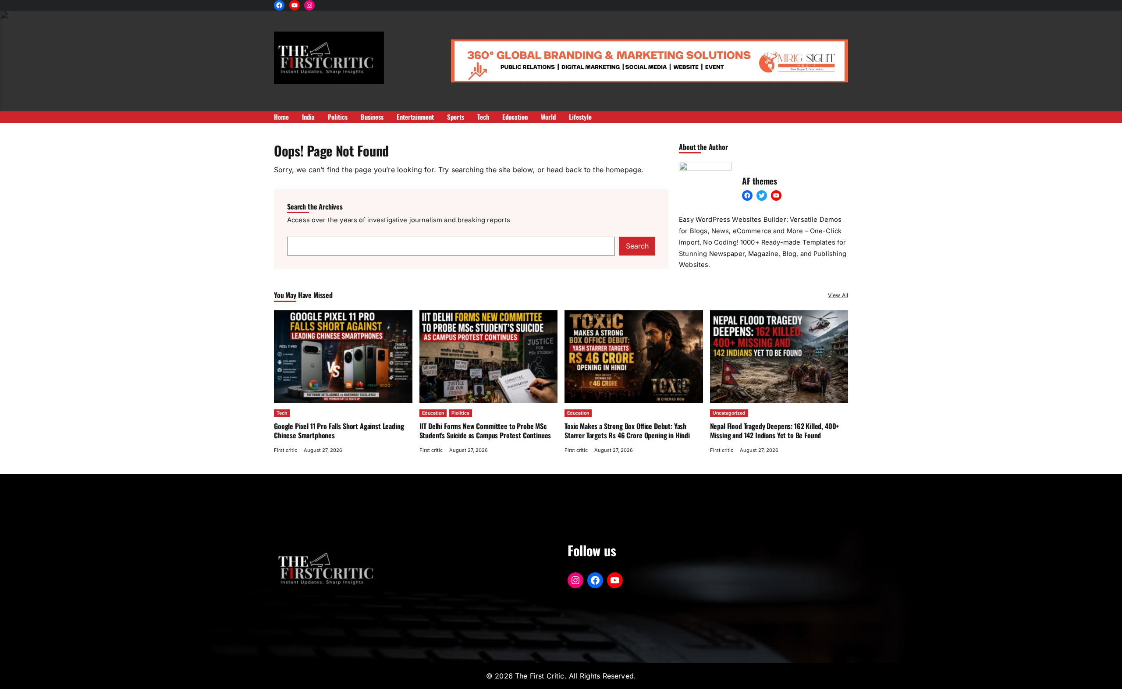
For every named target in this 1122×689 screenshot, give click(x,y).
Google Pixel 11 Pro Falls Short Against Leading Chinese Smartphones (339, 430)
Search (637, 246)
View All (838, 295)
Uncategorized (729, 413)
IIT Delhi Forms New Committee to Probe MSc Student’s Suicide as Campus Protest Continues (485, 430)
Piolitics (460, 413)
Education (433, 413)
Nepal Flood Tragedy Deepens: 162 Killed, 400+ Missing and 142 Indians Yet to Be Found (774, 430)
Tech (282, 413)
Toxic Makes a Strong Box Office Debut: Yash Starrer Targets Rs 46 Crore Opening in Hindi (628, 430)
